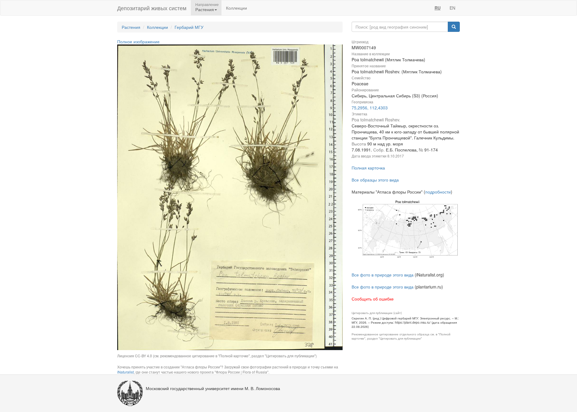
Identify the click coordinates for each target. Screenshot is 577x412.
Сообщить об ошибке (373, 299)
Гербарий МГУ (189, 27)
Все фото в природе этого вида (383, 275)
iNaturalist (125, 371)
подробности (438, 192)
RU (438, 8)
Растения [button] (204, 9)
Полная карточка (368, 168)
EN (452, 8)
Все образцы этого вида (375, 180)
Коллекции (236, 8)
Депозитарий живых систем (151, 8)
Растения (131, 27)
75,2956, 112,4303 (370, 108)
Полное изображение (138, 41)
